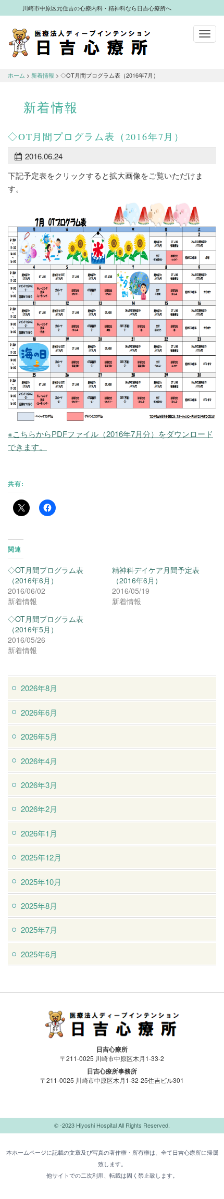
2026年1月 (39, 833)
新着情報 (42, 75)
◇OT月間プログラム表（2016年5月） (45, 624)
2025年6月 (39, 953)
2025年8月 (39, 905)
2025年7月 (39, 929)
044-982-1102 (112, 1104)
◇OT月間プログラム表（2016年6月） (45, 575)
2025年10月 (41, 881)
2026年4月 (39, 760)
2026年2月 (39, 808)
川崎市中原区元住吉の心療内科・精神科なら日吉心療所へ (79, 42)
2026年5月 (39, 736)
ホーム (16, 75)
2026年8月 (39, 687)
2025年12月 (41, 857)
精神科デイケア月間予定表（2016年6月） (156, 575)
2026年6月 (39, 712)
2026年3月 (39, 784)
